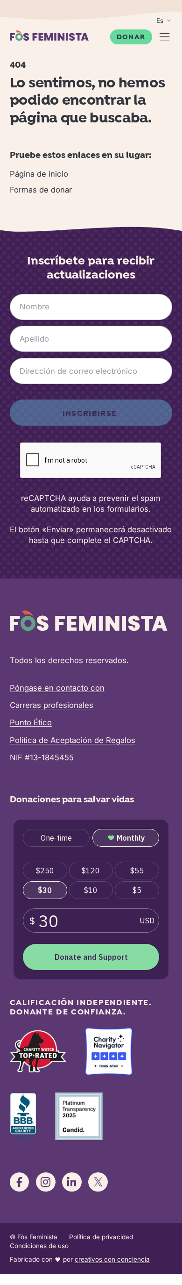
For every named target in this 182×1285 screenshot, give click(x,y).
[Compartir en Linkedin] (72, 1182)
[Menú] (164, 36)
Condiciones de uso (39, 1245)
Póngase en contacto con (57, 687)
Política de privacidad (101, 1237)
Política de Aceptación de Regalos (72, 740)
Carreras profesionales (51, 705)
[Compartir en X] (98, 1182)
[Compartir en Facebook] (19, 1182)
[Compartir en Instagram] (46, 1182)
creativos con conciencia (112, 1259)
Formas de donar (41, 189)
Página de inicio (39, 173)
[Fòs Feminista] (49, 35)
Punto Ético (31, 722)
